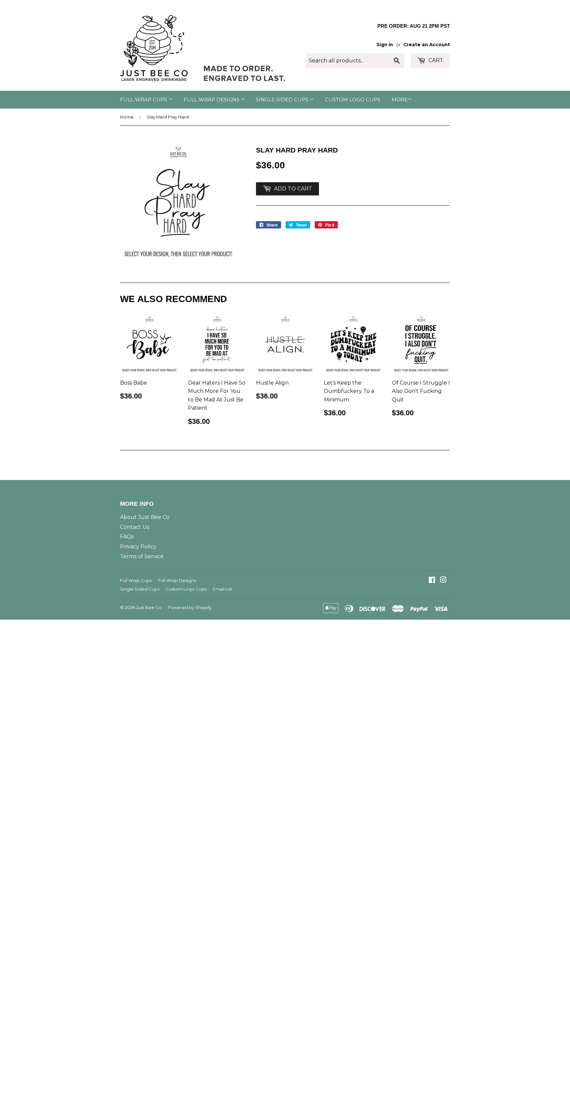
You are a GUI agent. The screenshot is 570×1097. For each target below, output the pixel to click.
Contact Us (134, 527)
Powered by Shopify (189, 607)
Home (127, 117)
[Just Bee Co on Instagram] (443, 580)
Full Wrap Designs (212, 99)
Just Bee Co (149, 607)
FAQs (127, 536)
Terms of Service (142, 556)
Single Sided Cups (283, 99)
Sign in (384, 44)
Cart (435, 60)
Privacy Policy (138, 546)
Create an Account (426, 44)
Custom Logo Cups (352, 99)
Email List (222, 589)
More (400, 99)
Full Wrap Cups (144, 99)
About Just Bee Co (145, 517)
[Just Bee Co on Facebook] (431, 580)
